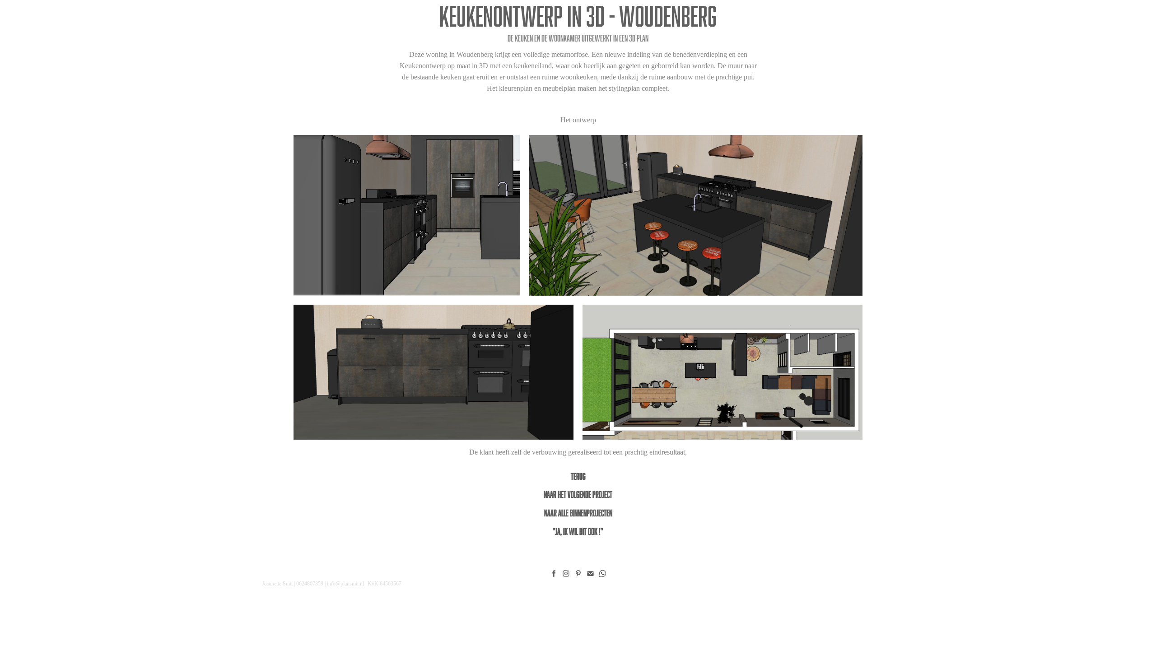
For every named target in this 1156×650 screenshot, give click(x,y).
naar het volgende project (578, 494)
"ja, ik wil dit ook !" (578, 531)
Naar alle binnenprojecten (578, 513)
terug (578, 476)
